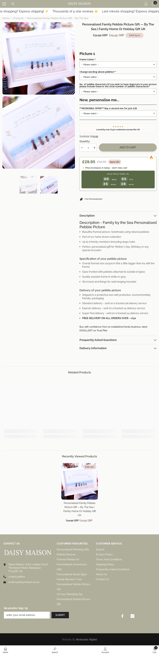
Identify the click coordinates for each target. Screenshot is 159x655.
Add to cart (128, 147)
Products (18, 18)
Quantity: (85, 141)
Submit (60, 615)
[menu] (4, 4)
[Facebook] (122, 616)
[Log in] (146, 4)
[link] (20, 431)
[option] (28, 185)
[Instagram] (132, 616)
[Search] (13, 4)
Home (5, 18)
